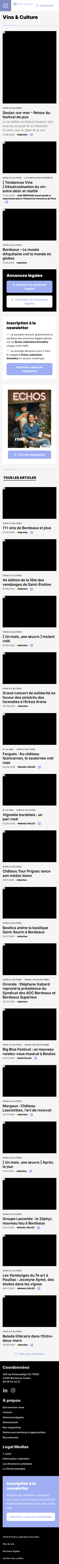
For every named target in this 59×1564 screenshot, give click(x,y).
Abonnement (10, 1422)
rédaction (22, 134)
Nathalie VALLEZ (26, 767)
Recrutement (10, 1437)
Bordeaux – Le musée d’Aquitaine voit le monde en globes (27, 253)
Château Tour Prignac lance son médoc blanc (26, 873)
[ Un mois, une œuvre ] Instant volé (29, 638)
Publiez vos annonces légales (31, 286)
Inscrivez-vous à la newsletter (29, 369)
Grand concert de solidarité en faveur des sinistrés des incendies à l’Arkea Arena (29, 697)
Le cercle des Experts (39, 178)
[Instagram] (13, 1390)
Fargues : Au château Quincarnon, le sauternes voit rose (28, 758)
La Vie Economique (14, 1468)
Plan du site (8, 1544)
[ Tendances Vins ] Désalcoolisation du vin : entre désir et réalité (25, 186)
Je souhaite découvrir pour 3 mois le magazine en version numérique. (28, 354)
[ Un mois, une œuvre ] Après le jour (28, 1164)
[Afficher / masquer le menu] (5, 5)
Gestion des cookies (13, 1558)
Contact (7, 1412)
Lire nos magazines (31, 454)
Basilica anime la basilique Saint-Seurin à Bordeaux (25, 930)
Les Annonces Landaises (17, 1463)
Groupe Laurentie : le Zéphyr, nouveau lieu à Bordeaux (28, 1221)
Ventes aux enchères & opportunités (24, 1432)
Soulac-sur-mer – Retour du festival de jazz (26, 115)
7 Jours (7, 1453)
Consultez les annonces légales (31, 301)
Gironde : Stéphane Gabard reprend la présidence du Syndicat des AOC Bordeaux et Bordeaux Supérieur (29, 990)
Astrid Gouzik (24, 1058)
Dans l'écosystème (37, 979)
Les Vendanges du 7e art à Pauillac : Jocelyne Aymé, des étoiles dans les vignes (28, 1279)
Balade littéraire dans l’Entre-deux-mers (28, 1338)
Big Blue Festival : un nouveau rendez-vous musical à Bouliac (29, 1051)
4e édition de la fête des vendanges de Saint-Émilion (27, 582)
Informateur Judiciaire (16, 1458)
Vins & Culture (12, 108)
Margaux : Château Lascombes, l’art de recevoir (27, 1108)
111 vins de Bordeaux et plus (27, 528)
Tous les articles (19, 478)
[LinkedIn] (5, 1390)
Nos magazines (12, 1427)
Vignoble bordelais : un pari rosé (22, 817)
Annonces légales (13, 1417)
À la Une (8, 749)
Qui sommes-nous (13, 1407)
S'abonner (47, 5)
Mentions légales (11, 1551)
